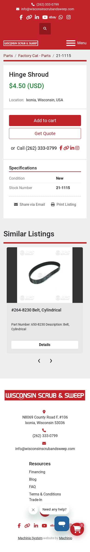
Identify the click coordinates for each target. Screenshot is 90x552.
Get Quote (45, 133)
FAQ (32, 487)
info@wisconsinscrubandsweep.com (47, 9)
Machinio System (30, 538)
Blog (32, 479)
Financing (37, 472)
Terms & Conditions (45, 494)
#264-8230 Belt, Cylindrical (36, 310)
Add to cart (45, 120)
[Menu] (70, 43)
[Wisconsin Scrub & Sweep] (45, 395)
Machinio (65, 538)
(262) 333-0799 (47, 4)
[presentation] (39, 360)
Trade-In (35, 500)
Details (44, 345)
